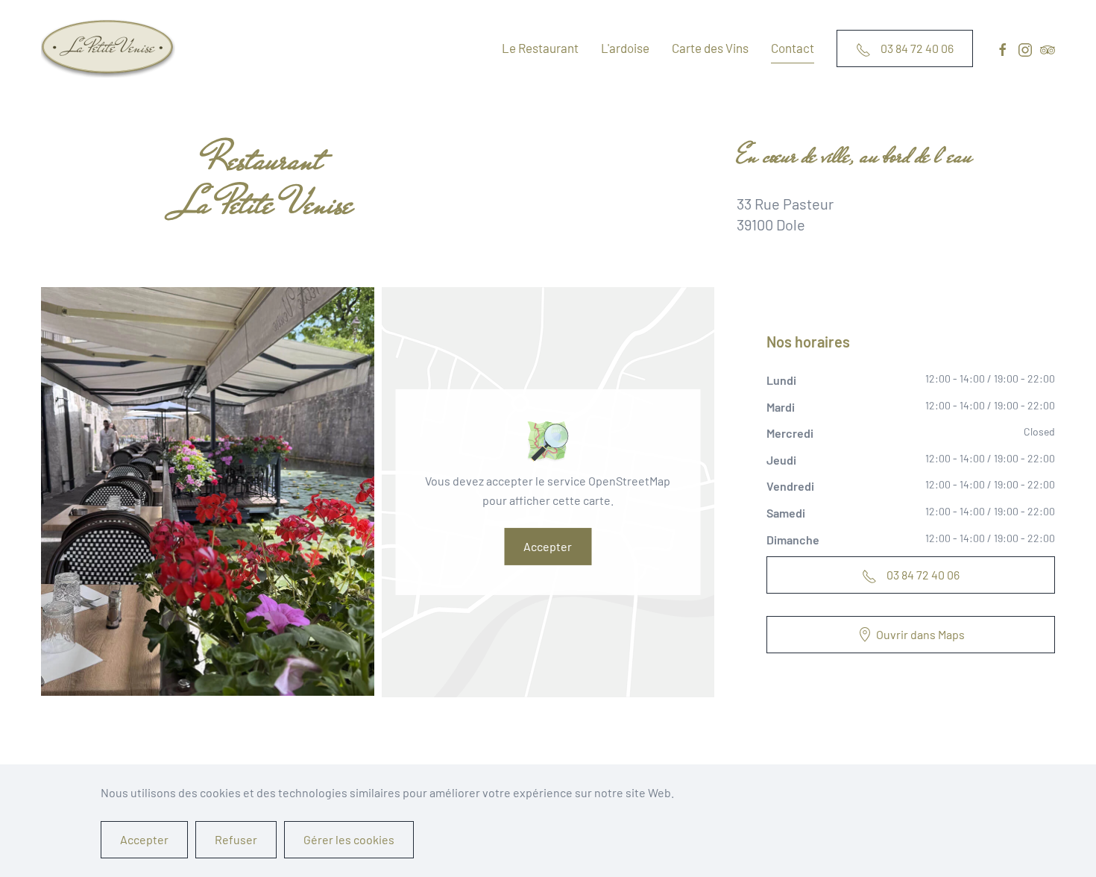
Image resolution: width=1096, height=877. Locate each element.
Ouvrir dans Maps (920, 634)
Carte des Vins (710, 47)
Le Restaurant (540, 47)
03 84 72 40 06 (916, 48)
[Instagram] (1025, 47)
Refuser (236, 839)
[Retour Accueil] (111, 48)
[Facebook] (1002, 47)
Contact (792, 47)
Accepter (547, 546)
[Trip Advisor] (1047, 47)
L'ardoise (625, 47)
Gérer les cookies (348, 839)
